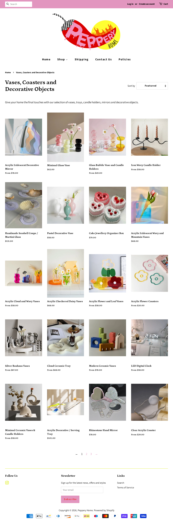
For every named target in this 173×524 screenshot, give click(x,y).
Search (120, 482)
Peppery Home (85, 510)
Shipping (82, 59)
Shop (61, 59)
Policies (125, 59)
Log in (130, 4)
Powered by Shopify (104, 510)
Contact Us (103, 59)
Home (46, 59)
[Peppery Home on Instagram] (7, 483)
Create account (147, 4)
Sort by (131, 85)
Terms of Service (125, 487)
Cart (166, 4)
